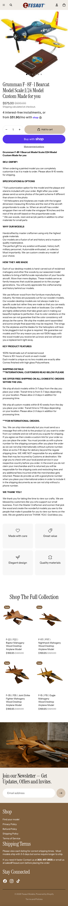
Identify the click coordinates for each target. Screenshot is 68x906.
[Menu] (4, 5)
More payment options (34, 146)
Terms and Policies (34, 899)
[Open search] (11, 5)
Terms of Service (11, 838)
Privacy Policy (10, 824)
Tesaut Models (28, 894)
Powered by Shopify (45, 894)
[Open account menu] (56, 5)
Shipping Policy (10, 833)
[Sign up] (60, 793)
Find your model (11, 819)
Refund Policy (10, 829)
